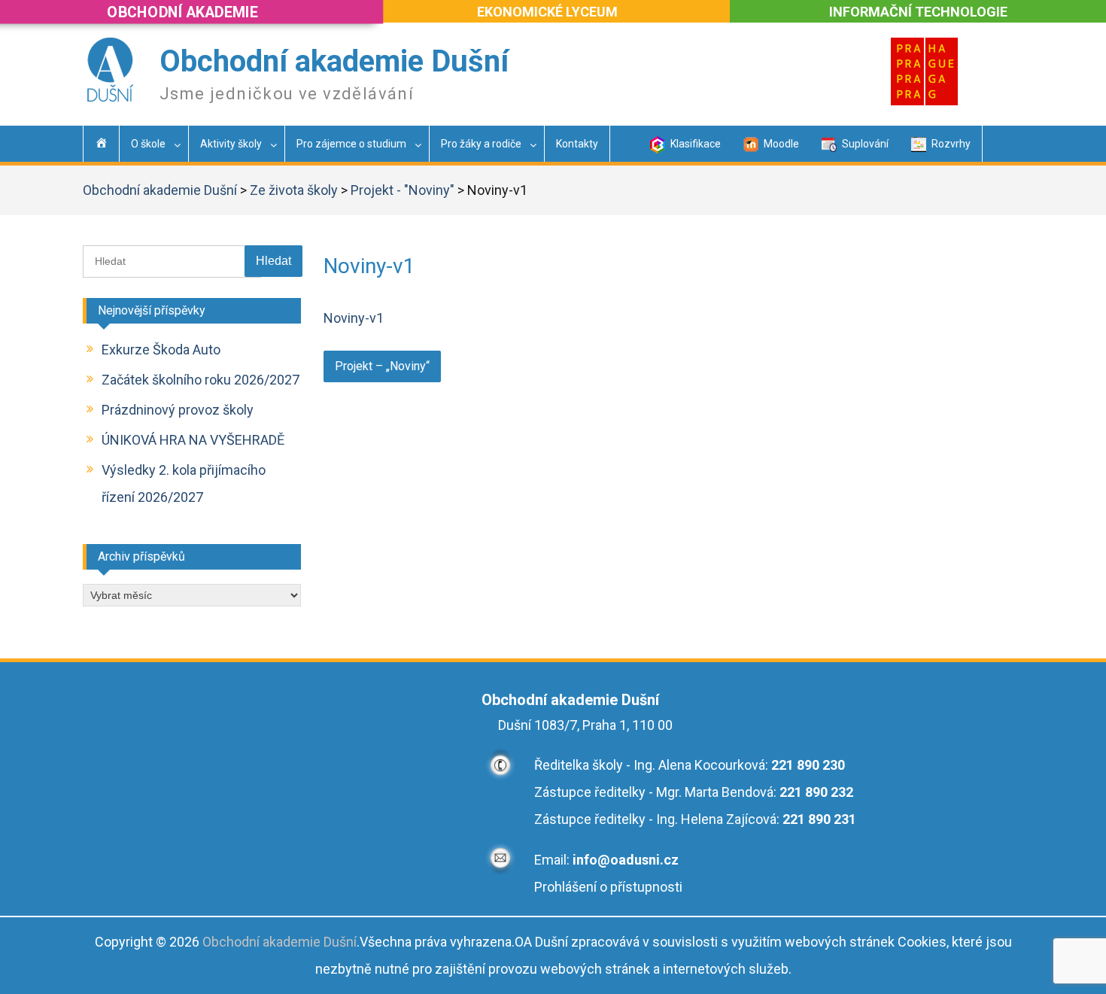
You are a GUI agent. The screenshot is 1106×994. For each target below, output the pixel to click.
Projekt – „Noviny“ (382, 366)
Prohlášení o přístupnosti (608, 887)
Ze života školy (294, 190)
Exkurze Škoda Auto (161, 349)
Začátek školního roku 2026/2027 (200, 380)
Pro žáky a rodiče (481, 144)
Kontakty (577, 144)
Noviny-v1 (354, 318)
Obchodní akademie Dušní (334, 61)
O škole (148, 144)
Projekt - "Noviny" (402, 190)
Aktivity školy (231, 144)
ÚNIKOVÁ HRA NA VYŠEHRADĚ (193, 440)
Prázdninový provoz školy (178, 410)
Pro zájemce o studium (351, 144)
